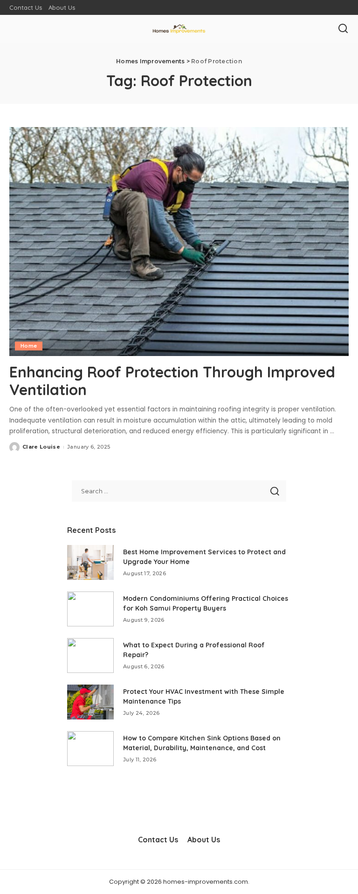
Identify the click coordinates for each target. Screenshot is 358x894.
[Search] (343, 29)
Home (29, 346)
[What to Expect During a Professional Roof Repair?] (90, 655)
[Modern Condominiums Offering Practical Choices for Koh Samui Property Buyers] (90, 609)
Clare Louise (41, 447)
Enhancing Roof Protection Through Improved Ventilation (172, 381)
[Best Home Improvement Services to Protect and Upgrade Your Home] (90, 562)
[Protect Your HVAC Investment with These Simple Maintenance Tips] (90, 702)
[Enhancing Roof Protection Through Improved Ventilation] (179, 241)
